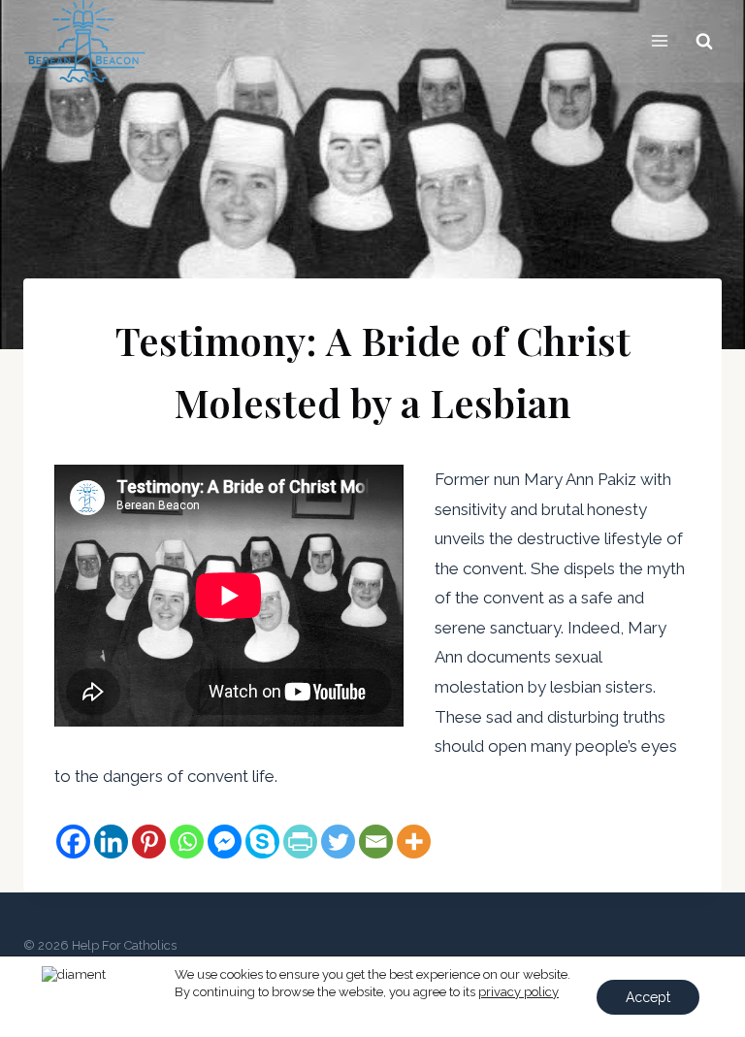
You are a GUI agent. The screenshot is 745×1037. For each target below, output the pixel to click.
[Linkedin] (111, 842)
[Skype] (262, 842)
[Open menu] (659, 41)
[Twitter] (338, 842)
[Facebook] (73, 842)
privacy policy (518, 992)
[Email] (376, 842)
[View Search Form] (704, 40)
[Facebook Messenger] (225, 842)
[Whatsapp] (187, 842)
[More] (414, 842)
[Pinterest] (149, 842)
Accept (648, 997)
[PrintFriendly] (300, 842)
